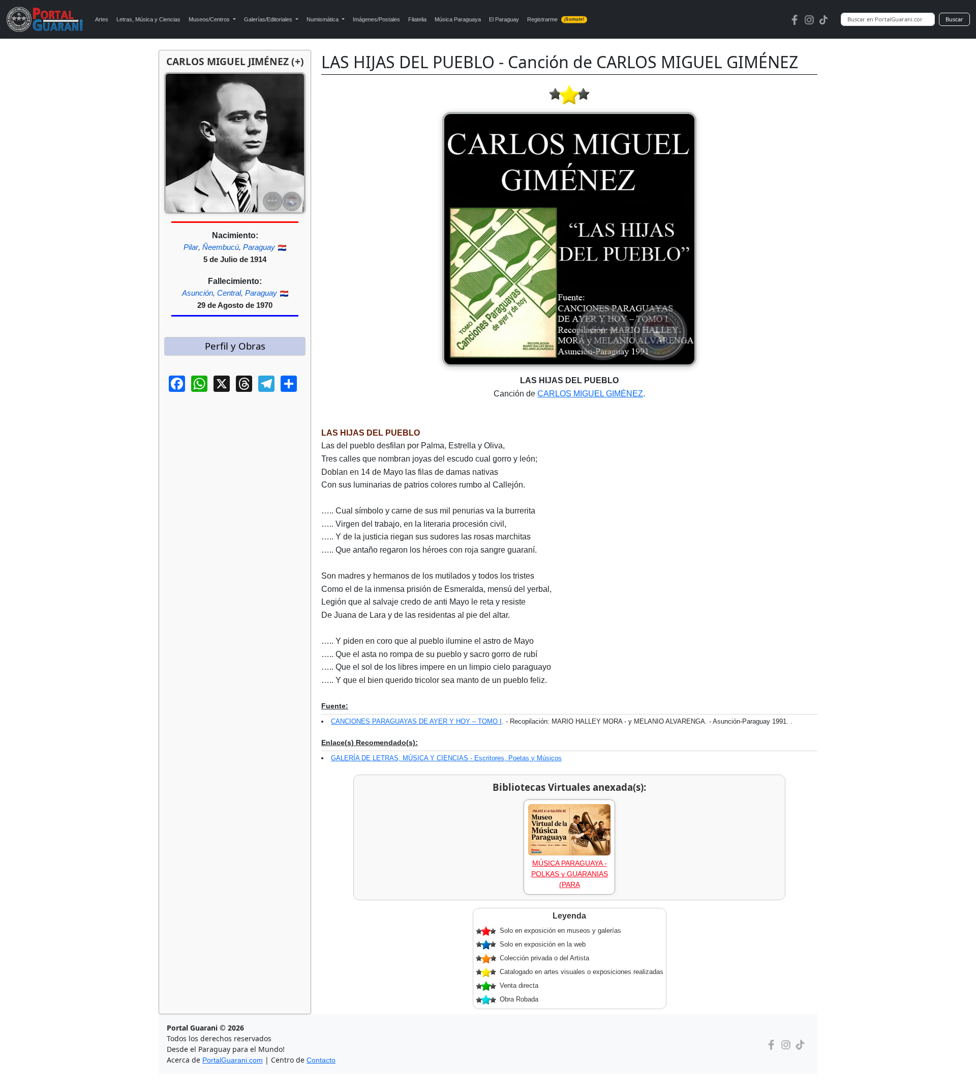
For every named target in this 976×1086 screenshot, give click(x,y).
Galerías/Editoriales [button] (269, 19)
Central (229, 293)
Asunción (197, 293)
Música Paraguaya (458, 19)
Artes (101, 19)
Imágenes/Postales (376, 19)
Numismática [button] (323, 19)
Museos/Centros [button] (210, 19)
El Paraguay (504, 19)
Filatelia (417, 19)
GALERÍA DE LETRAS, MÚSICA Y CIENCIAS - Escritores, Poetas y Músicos (446, 758)
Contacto (321, 1060)
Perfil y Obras (235, 345)
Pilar (191, 247)
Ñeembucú (220, 247)
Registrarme (556, 19)
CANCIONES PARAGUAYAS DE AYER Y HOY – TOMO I (416, 721)
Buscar (954, 19)
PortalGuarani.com (232, 1060)
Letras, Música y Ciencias (148, 19)
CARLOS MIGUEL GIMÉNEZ (590, 393)
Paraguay (259, 247)
